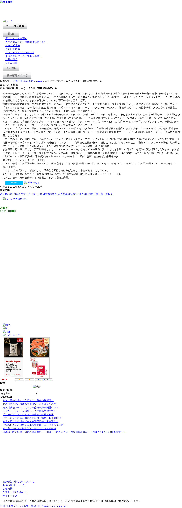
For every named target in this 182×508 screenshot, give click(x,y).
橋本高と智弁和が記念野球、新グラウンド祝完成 (29, 428)
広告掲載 (7, 488)
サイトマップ (10, 495)
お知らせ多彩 (12, 49)
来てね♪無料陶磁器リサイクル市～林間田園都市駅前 (28, 194)
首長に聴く (11, 59)
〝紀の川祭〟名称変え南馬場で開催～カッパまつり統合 (33, 425)
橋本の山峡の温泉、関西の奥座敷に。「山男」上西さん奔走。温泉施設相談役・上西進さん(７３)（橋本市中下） (64, 432)
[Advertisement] (64, 12)
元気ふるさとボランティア (19, 52)
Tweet (14, 182)
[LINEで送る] (32, 182)
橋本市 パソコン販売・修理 (21, 506)
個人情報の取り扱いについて (18, 481)
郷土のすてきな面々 (16, 38)
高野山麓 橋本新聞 (23, 81)
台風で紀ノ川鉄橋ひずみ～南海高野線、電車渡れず (30, 421)
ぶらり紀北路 (12, 45)
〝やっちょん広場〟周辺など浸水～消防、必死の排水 (32, 418)
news (39, 81)
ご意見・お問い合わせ (15, 492)
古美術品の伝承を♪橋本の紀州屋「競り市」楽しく (85, 194)
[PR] (2, 506)
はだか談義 (11, 63)
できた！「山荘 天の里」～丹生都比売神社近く (29, 411)
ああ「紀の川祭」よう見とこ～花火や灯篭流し (28, 400)
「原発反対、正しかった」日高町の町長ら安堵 (28, 414)
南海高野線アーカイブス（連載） (23, 56)
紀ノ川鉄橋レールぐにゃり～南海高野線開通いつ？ (30, 407)
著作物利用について (14, 485)
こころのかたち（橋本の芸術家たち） (26, 42)
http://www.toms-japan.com (52, 506)
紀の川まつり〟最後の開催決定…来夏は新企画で (29, 404)
